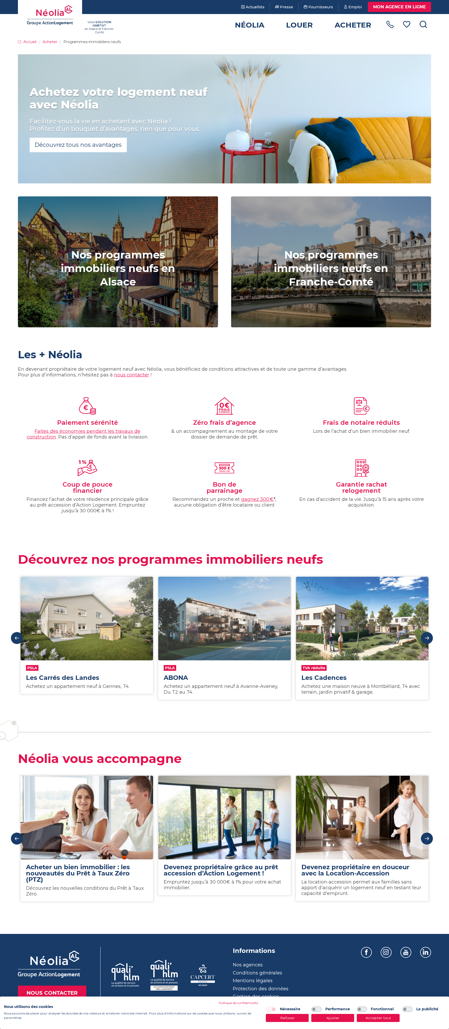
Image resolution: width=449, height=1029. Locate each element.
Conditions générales (257, 973)
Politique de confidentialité (238, 1003)
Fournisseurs (320, 7)
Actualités (255, 7)
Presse (286, 7)
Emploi (354, 7)
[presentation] (17, 638)
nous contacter (131, 375)
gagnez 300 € (257, 499)
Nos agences (248, 965)
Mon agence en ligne (399, 6)
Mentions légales (253, 981)
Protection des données (260, 989)
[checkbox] (271, 1009)
